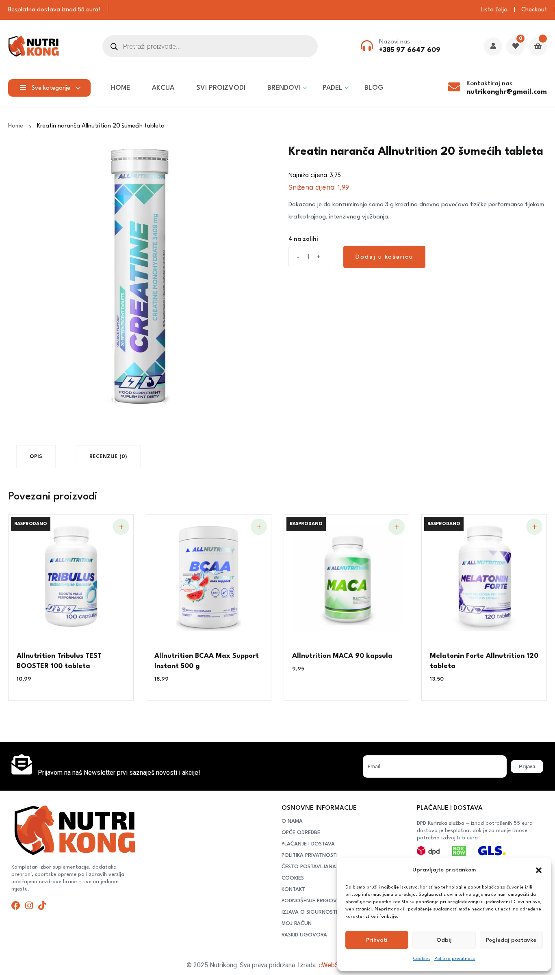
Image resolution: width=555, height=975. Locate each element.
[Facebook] (15, 905)
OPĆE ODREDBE (301, 832)
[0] (515, 47)
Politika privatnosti (454, 959)
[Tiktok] (41, 905)
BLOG (374, 87)
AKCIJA (163, 87)
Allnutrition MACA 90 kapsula (342, 656)
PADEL (333, 87)
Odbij (444, 940)
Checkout (534, 10)
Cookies (421, 959)
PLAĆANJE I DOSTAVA (308, 844)
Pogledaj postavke (511, 940)
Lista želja (494, 10)
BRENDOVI (284, 87)
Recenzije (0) (108, 456)
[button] (539, 870)
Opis (36, 456)
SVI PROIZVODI (220, 87)
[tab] (36, 456)
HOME (120, 87)
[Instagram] (28, 905)
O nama (292, 821)
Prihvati (377, 940)
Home (17, 126)
